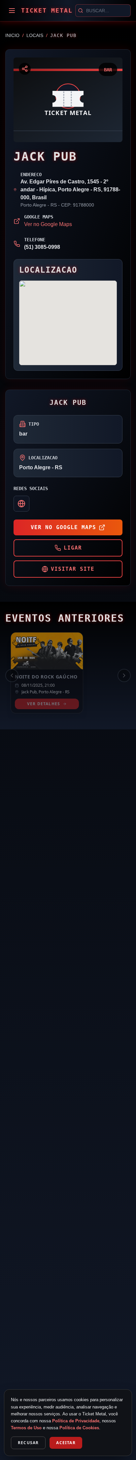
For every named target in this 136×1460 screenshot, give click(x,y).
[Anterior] (11, 675)
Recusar (28, 1442)
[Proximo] (124, 675)
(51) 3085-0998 (42, 247)
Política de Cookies (79, 1427)
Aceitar (65, 1442)
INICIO (12, 35)
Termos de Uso (26, 1427)
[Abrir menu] (11, 10)
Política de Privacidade (75, 1420)
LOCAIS (34, 35)
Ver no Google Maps (48, 224)
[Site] (21, 504)
